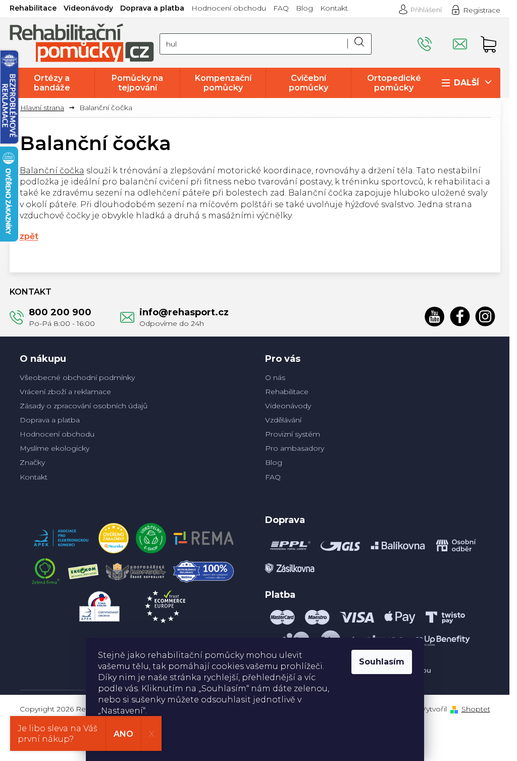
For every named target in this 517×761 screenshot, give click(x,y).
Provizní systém (292, 434)
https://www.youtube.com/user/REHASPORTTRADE (435, 316)
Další (466, 82)
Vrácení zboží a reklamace (65, 391)
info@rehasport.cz (184, 312)
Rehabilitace (33, 8)
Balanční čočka (52, 170)
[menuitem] (52, 83)
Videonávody (88, 8)
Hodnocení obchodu (228, 8)
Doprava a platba (152, 8)
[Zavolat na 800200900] (435, 39)
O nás (275, 377)
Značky (32, 462)
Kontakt (334, 8)
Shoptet (475, 709)
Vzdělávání (283, 419)
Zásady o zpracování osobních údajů (83, 405)
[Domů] (46, 108)
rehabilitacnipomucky (485, 316)
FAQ (281, 8)
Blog (304, 8)
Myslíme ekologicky (54, 448)
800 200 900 (60, 312)
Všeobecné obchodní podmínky (77, 377)
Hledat (359, 44)
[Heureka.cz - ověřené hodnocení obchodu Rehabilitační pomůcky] (113, 535)
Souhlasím (381, 662)
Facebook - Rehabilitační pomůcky (460, 316)
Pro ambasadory (294, 448)
